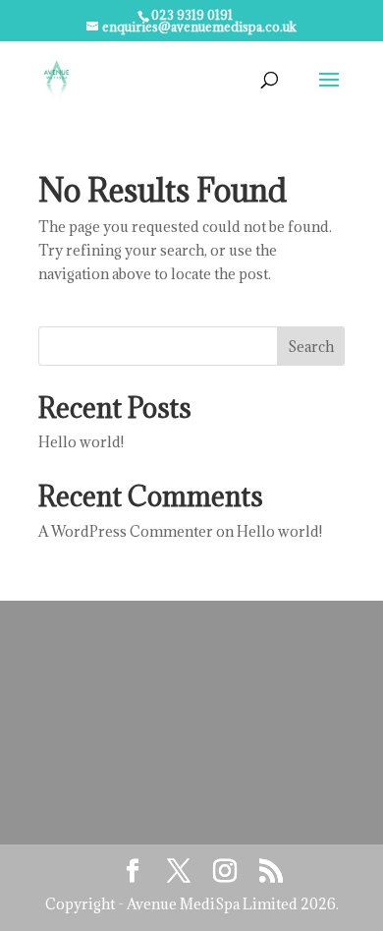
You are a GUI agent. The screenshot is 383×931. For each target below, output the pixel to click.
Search (311, 346)
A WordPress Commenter (125, 531)
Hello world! (81, 442)
